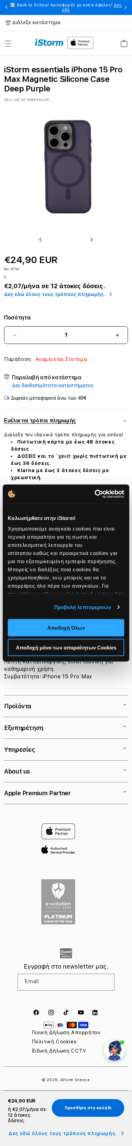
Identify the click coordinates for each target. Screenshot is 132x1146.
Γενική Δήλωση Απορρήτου (66, 1032)
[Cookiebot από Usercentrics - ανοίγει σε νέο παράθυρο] (95, 494)
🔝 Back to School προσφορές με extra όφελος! (66, 7)
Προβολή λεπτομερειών (82, 607)
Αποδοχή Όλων (66, 627)
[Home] (49, 42)
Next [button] (125, 7)
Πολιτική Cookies (54, 1042)
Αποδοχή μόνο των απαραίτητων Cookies (66, 647)
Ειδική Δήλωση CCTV (59, 1051)
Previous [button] (6, 7)
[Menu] (8, 43)
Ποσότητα (17, 317)
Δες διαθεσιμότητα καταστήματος (52, 385)
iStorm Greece (75, 1080)
